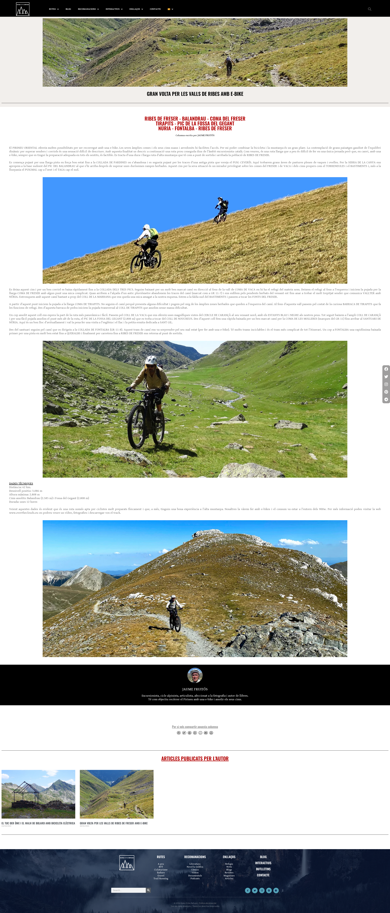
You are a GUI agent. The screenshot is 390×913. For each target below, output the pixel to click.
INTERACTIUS (113, 9)
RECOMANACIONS (87, 9)
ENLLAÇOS (134, 9)
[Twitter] (254, 890)
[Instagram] (262, 890)
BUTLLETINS (263, 869)
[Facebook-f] (247, 890)
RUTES (52, 9)
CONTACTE (155, 9)
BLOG (68, 9)
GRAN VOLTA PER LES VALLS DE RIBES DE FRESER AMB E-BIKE (114, 823)
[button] (369, 9)
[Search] (148, 890)
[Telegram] (276, 890)
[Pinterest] (269, 890)
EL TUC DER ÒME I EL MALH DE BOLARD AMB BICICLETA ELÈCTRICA (38, 823)
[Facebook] (386, 369)
